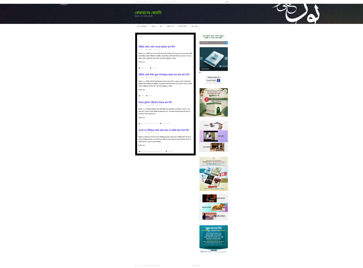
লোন (153, 68)
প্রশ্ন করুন (151, 2)
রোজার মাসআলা (221, 198)
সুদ (151, 95)
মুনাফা (165, 123)
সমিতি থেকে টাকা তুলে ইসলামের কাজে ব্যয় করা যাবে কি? (164, 74)
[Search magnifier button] (226, 42)
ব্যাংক (169, 151)
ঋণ (162, 123)
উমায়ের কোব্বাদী (149, 49)
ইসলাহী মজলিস (182, 26)
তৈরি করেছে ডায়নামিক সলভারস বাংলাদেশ (208, 265)
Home (138, 2)
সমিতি (155, 68)
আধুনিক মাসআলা (144, 151)
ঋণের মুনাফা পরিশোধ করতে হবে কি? (155, 102)
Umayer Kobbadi (211, 80)
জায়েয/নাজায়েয (151, 151)
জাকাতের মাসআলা (206, 207)
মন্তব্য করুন (156, 49)
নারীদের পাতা (170, 26)
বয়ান (165, 2)
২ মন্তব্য (156, 133)
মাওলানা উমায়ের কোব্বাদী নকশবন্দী (167, 265)
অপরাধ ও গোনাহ (144, 123)
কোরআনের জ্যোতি (148, 12)
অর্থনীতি (142, 68)
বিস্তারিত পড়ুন (142, 62)
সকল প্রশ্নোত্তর (172, 2)
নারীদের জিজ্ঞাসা (221, 216)
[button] (226, 58)
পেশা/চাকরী (157, 151)
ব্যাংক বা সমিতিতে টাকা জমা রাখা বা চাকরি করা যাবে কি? (163, 130)
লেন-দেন (146, 68)
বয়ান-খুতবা (221, 136)
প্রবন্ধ (144, 2)
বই (156, 2)
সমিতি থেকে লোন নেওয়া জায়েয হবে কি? (156, 46)
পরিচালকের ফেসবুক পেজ (213, 77)
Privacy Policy (222, 265)
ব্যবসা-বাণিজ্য (151, 123)
